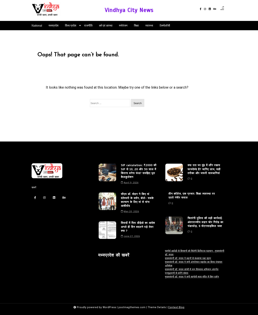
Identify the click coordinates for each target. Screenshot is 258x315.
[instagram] (205, 9)
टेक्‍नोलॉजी (165, 25)
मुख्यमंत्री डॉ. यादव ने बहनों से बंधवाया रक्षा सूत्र (188, 258)
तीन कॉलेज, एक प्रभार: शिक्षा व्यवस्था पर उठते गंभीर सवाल (191, 195)
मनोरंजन (123, 25)
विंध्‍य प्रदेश (70, 25)
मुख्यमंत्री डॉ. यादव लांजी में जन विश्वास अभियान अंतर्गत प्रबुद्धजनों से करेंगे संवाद (192, 271)
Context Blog (176, 307)
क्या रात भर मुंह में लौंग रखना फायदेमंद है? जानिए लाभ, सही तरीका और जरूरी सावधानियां (204, 169)
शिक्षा (136, 25)
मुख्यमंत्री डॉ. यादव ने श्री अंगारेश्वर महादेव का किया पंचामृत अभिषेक (193, 264)
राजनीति (88, 25)
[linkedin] (210, 9)
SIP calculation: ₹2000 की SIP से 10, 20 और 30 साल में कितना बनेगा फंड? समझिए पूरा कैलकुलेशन (139, 171)
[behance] (214, 9)
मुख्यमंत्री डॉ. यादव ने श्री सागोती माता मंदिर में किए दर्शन (192, 276)
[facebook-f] (200, 9)
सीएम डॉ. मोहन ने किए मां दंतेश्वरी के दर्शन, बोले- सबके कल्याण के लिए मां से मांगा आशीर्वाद (137, 200)
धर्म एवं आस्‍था (106, 25)
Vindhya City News (129, 10)
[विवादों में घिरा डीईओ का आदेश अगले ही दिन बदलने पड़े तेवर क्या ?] (107, 230)
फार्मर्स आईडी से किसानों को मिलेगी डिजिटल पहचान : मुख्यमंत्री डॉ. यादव (194, 252)
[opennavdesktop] (222, 9)
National (37, 25)
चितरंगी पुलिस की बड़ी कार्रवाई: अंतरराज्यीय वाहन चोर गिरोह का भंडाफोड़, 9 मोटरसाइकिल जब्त (205, 222)
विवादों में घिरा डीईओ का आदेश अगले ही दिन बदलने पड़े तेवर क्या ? (138, 227)
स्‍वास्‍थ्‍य (149, 25)
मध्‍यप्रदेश (53, 25)
